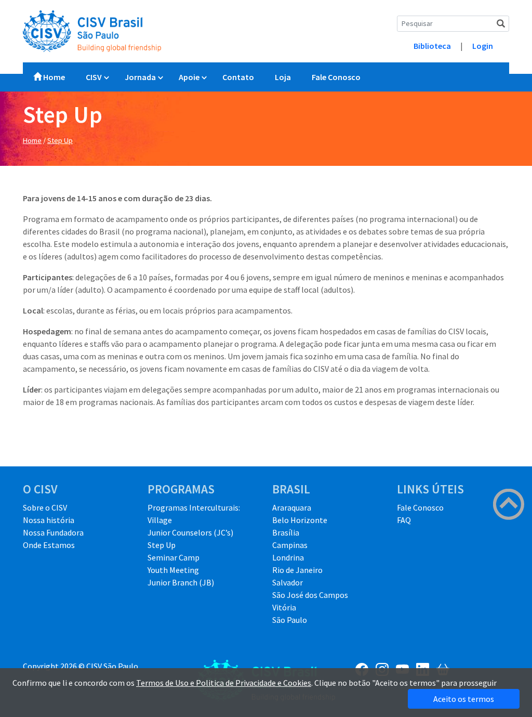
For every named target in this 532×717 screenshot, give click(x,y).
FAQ (404, 520)
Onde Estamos (49, 545)
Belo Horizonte (299, 520)
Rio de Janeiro (297, 570)
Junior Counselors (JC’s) (190, 532)
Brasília (285, 532)
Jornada (140, 77)
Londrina (288, 557)
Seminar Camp (174, 557)
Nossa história (48, 520)
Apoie (189, 77)
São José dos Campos (310, 595)
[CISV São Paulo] (92, 30)
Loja (283, 77)
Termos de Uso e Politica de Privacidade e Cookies (223, 682)
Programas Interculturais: (194, 507)
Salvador (287, 582)
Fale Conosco (336, 77)
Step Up (60, 140)
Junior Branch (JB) (181, 582)
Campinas (290, 545)
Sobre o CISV (45, 507)
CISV (94, 77)
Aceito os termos (463, 699)
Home (53, 77)
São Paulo (289, 620)
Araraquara (291, 507)
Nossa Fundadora (53, 532)
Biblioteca (432, 46)
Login (482, 46)
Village (160, 520)
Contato (238, 77)
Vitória (284, 607)
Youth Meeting (173, 570)
